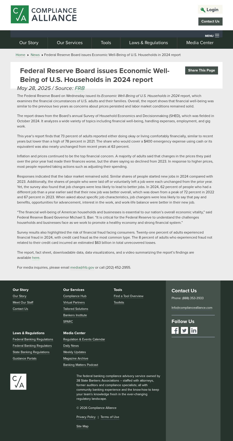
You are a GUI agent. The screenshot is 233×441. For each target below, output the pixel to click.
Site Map (82, 426)
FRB (80, 88)
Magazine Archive (75, 358)
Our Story (28, 43)
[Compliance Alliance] (43, 15)
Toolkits (119, 302)
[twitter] (184, 330)
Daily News (71, 346)
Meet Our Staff (23, 302)
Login (212, 10)
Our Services (70, 43)
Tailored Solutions (75, 309)
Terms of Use (110, 417)
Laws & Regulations (148, 43)
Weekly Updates (74, 352)
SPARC (68, 322)
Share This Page (201, 70)
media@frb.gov (82, 267)
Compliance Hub (74, 296)
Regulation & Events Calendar (84, 339)
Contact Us (210, 21)
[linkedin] (193, 330)
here (35, 257)
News (35, 55)
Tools (106, 43)
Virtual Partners (74, 302)
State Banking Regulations (31, 352)
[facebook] (175, 330)
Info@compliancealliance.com (192, 308)
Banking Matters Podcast (80, 365)
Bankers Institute (75, 315)
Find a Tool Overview (128, 296)
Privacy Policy (86, 417)
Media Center (200, 43)
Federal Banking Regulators (32, 346)
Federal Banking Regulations (33, 339)
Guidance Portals (25, 358)
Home (20, 55)
